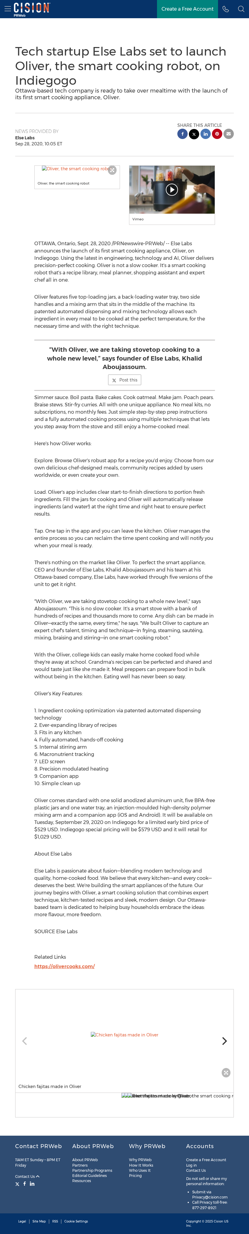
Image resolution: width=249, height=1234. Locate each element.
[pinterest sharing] (217, 135)
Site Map (39, 1221)
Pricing (135, 1175)
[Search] (241, 9)
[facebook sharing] (182, 135)
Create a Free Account (187, 9)
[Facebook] (24, 1184)
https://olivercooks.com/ (64, 966)
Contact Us (25, 1176)
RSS (55, 1221)
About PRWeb (85, 1160)
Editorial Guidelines (89, 1175)
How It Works (141, 1165)
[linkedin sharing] (205, 135)
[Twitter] (18, 1184)
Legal (22, 1221)
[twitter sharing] (194, 135)
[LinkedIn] (32, 1184)
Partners (80, 1165)
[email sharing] (228, 135)
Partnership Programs (92, 1170)
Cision (218, 1221)
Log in (191, 1165)
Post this (128, 380)
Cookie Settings (76, 1221)
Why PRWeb (140, 1160)
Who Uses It (140, 1170)
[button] (77, 169)
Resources (81, 1180)
